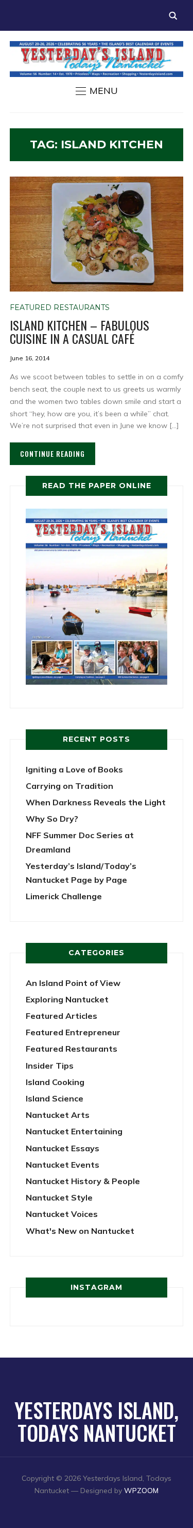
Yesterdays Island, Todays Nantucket (96, 1421)
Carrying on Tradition (69, 786)
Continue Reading (52, 453)
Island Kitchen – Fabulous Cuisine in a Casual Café (79, 331)
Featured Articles (61, 1016)
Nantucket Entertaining (74, 1131)
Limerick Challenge (64, 896)
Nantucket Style (59, 1197)
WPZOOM (141, 1490)
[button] (97, 90)
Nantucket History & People (83, 1181)
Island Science (54, 1098)
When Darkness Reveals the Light (96, 802)
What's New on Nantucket (80, 1231)
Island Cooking (55, 1082)
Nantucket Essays (62, 1148)
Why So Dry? (52, 819)
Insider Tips (50, 1065)
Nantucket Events (62, 1164)
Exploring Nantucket (67, 999)
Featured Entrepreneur (73, 1032)
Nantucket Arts (58, 1115)
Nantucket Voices (62, 1214)
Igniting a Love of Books (74, 769)
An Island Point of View (73, 983)
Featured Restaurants (60, 307)
